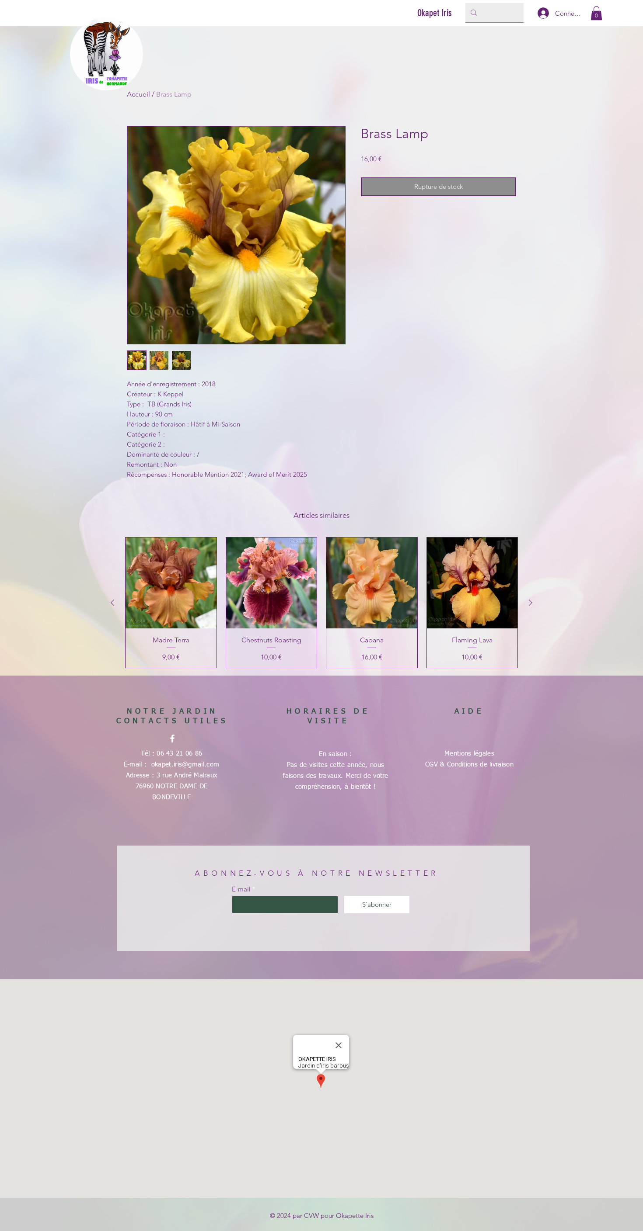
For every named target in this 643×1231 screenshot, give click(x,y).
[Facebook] (172, 738)
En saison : (335, 754)
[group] (321, 603)
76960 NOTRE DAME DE (172, 786)
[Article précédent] (112, 602)
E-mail (241, 889)
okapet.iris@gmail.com (185, 764)
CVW (311, 1215)
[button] (596, 13)
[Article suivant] (530, 602)
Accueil (138, 94)
